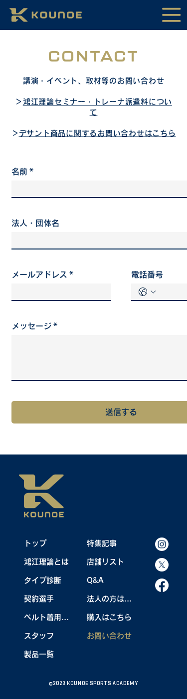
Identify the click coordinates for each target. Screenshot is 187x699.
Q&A (95, 580)
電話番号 (147, 274)
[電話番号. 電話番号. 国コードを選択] (147, 292)
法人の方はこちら (110, 598)
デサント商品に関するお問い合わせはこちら (97, 133)
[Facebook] (162, 585)
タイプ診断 (42, 580)
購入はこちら (109, 617)
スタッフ (39, 636)
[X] (162, 565)
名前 (22, 172)
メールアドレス (42, 274)
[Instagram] (162, 544)
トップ (35, 543)
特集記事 (102, 543)
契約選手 (39, 598)
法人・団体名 (35, 223)
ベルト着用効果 (48, 617)
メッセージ (34, 326)
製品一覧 (39, 654)
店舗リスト (105, 562)
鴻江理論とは (46, 562)
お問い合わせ (109, 636)
